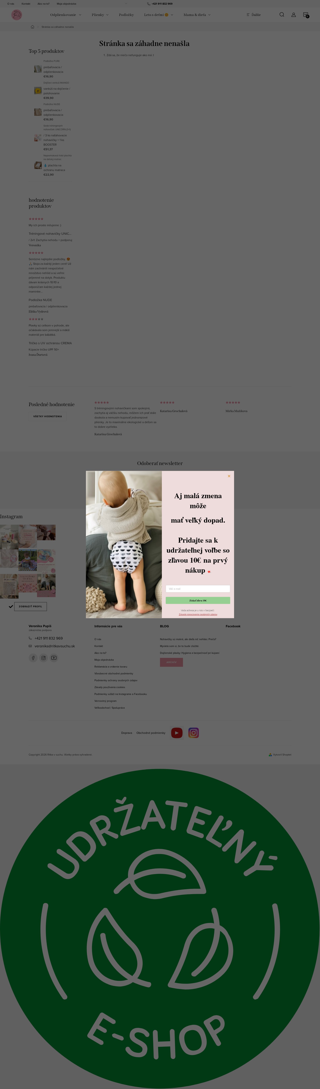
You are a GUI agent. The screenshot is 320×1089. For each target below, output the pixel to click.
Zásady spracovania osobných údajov (198, 614)
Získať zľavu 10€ (198, 600)
